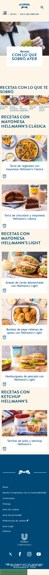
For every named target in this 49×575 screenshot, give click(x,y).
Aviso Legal (8, 526)
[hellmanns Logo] (24, 6)
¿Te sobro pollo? (4, 108)
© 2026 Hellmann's (24, 545)
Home (5, 487)
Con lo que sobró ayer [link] (29, 14)
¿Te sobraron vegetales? (24, 108)
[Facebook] (20, 555)
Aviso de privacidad (12, 515)
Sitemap (7, 504)
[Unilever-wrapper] (24, 541)
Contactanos (9, 498)
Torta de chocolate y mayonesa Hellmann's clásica (24, 217)
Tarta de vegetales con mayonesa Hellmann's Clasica (24, 167)
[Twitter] (10, 555)
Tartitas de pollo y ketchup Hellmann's (24, 442)
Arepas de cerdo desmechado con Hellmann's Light (25, 284)
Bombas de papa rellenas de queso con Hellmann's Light (24, 331)
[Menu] (7, 13)
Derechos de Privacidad (13, 572)
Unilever (7, 531)
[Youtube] (39, 555)
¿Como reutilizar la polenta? (14, 108)
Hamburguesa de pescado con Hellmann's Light (24, 378)
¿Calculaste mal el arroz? (44, 108)
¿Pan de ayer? (32, 108)
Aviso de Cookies (11, 509)
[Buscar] (42, 6)
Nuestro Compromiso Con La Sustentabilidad (24, 492)
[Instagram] (29, 555)
